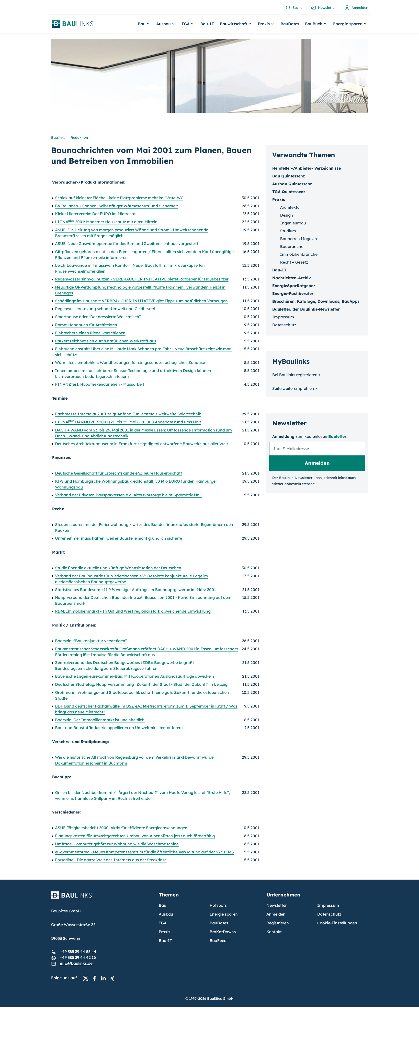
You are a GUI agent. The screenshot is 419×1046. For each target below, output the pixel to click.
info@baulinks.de (76, 963)
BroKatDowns (223, 931)
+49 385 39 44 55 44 (78, 951)
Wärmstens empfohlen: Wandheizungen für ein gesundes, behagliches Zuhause (130, 362)
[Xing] (113, 978)
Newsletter (276, 905)
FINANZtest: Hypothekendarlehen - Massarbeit (99, 384)
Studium (288, 230)
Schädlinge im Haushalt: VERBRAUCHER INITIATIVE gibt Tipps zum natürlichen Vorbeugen (141, 300)
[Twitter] (87, 978)
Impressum (283, 316)
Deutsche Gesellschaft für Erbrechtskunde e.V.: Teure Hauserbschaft (118, 473)
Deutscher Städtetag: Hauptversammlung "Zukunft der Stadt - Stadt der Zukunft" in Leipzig (141, 684)
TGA (163, 922)
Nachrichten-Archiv (291, 277)
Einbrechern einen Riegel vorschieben (90, 332)
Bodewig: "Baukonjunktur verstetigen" (91, 640)
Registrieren (277, 922)
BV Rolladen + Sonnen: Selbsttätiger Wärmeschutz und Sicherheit (116, 205)
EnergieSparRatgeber (293, 285)
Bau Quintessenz (288, 176)
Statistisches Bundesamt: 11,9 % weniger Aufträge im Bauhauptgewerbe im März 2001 (135, 589)
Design (286, 215)
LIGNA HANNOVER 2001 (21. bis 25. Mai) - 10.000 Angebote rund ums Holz (128, 421)
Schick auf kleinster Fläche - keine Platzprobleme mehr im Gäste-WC (119, 197)
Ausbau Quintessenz (292, 183)
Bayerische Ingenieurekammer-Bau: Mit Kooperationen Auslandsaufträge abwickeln (134, 676)
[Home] (102, 898)
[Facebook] (95, 978)
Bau (162, 905)
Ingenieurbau (293, 223)
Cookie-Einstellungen (337, 922)
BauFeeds (219, 940)
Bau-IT (207, 23)
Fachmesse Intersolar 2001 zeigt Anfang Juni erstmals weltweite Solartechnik (128, 413)
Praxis (164, 931)
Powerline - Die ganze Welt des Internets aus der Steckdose (111, 859)
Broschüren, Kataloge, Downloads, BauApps (316, 301)
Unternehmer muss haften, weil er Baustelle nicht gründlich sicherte (118, 538)
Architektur (290, 207)
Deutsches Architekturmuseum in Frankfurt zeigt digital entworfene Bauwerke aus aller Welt (141, 443)
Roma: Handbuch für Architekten (86, 324)
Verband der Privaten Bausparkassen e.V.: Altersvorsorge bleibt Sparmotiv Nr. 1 (128, 494)
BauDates (290, 23)
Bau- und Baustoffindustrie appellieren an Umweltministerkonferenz (119, 727)
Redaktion (79, 137)
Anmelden (275, 914)
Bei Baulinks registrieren (294, 374)
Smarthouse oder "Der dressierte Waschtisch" (98, 316)
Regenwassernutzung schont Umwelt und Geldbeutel (105, 308)
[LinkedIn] (104, 978)
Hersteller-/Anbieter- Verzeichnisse (306, 168)
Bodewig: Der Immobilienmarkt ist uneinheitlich (100, 719)
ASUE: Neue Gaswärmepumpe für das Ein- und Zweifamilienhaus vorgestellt (126, 243)
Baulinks (58, 137)
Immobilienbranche (298, 254)
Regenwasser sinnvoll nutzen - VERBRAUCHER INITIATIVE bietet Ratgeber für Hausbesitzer (141, 279)
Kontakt (274, 931)
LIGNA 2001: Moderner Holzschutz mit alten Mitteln (106, 221)
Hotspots (218, 905)
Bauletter (337, 436)
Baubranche (291, 246)
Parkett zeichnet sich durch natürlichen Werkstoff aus (105, 340)
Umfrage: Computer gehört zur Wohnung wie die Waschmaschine (117, 843)
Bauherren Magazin (298, 238)
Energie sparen (224, 914)
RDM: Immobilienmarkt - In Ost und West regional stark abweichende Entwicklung (133, 611)
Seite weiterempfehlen (293, 388)
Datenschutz (284, 324)
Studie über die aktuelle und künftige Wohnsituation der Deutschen (118, 567)
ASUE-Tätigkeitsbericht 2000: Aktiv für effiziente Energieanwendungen (121, 827)
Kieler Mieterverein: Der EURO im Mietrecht (95, 213)
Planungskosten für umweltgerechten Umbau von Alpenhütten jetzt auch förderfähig (135, 835)
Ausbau (166, 914)
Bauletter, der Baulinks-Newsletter (306, 309)
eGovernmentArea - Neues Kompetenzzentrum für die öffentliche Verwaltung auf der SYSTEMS (144, 851)
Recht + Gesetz (294, 262)
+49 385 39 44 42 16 (78, 957)
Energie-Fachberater (292, 293)
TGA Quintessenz (289, 191)
